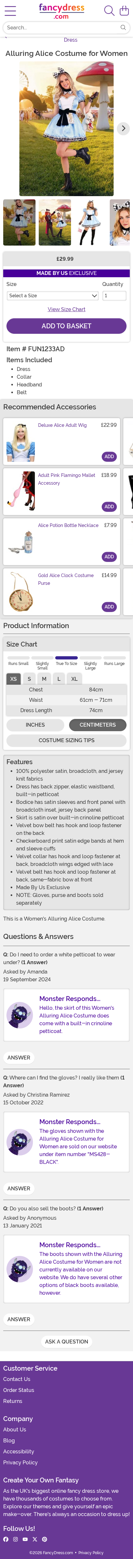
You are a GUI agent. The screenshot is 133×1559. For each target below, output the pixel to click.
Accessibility (18, 1451)
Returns (12, 1401)
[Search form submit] (123, 28)
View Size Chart (67, 309)
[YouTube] (25, 1539)
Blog (9, 1441)
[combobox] (60, 28)
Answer (18, 1058)
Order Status (18, 1390)
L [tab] (58, 679)
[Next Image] (123, 128)
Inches (35, 725)
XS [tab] (13, 679)
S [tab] (29, 679)
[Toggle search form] (109, 11)
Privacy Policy (20, 1462)
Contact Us (16, 1379)
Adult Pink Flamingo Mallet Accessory (66, 479)
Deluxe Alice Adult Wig (62, 425)
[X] (34, 1539)
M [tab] (44, 679)
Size (11, 284)
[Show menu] (10, 11)
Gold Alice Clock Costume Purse (66, 579)
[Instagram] (15, 1539)
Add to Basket (66, 326)
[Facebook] (5, 1539)
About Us (14, 1430)
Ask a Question (66, 1342)
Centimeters (98, 725)
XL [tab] (74, 679)
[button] (124, 11)
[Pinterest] (44, 1539)
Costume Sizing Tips (67, 740)
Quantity (112, 284)
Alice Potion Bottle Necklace (68, 525)
